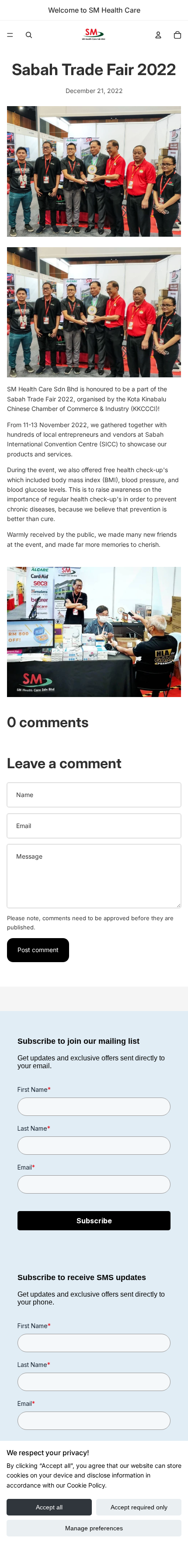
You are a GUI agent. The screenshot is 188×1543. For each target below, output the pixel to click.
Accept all (49, 1507)
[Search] (28, 35)
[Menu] (10, 35)
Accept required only (139, 1507)
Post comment (38, 949)
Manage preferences (94, 1528)
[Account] (158, 35)
